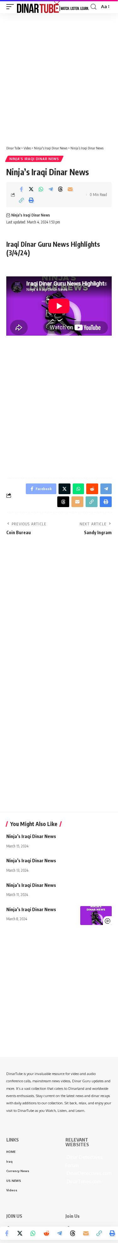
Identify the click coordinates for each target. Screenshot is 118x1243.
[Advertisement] (59, 77)
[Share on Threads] (60, 189)
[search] (93, 7)
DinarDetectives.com (88, 1173)
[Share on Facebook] (21, 189)
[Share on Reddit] (46, 1233)
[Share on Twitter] (31, 189)
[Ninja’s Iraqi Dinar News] (96, 915)
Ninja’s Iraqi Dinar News (31, 836)
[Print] (31, 200)
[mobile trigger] (11, 6)
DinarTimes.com (83, 1181)
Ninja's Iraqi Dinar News (34, 159)
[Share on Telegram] (50, 189)
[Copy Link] (21, 200)
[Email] (70, 189)
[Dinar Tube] (53, 6)
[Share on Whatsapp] (41, 189)
